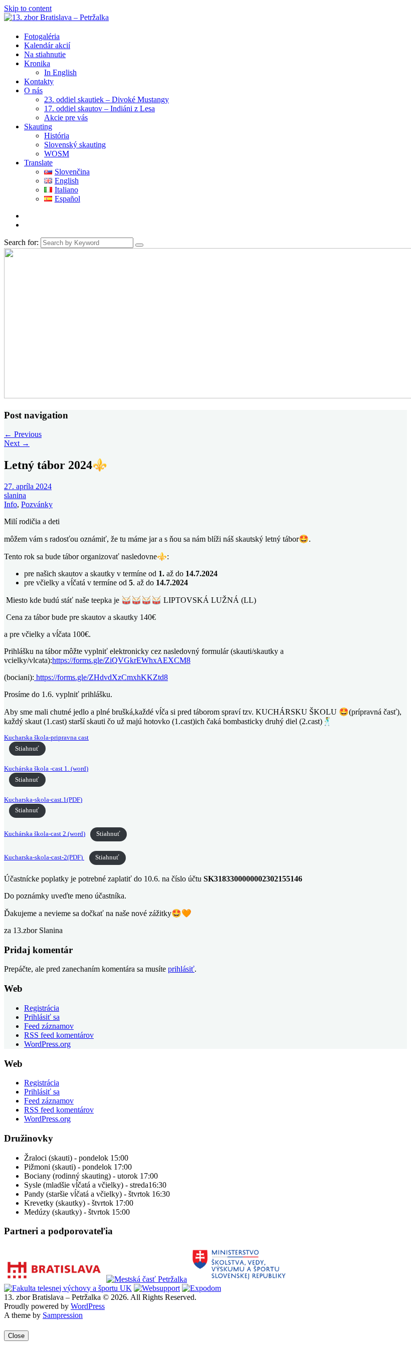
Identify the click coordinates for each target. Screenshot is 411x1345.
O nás (33, 90)
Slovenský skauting (75, 144)
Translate (38, 162)
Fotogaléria (42, 36)
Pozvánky (37, 504)
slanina (15, 495)
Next (17, 443)
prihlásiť (181, 969)
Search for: (21, 242)
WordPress (88, 1306)
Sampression (63, 1315)
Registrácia (41, 1008)
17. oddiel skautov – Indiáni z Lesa (99, 108)
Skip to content (28, 8)
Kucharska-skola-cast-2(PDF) (44, 857)
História (56, 135)
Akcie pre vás (66, 117)
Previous (23, 434)
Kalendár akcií (47, 45)
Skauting (38, 126)
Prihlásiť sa (42, 1017)
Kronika (37, 63)
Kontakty (39, 81)
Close (16, 1335)
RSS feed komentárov (59, 1035)
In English (60, 72)
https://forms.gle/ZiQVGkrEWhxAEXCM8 (121, 660)
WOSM (56, 153)
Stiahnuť (27, 748)
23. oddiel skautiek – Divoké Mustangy (106, 99)
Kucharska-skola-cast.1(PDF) (43, 799)
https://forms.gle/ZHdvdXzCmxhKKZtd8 (101, 677)
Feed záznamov (49, 1026)
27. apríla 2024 (28, 486)
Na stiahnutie (45, 54)
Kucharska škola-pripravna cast (46, 737)
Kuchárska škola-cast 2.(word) (44, 833)
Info (10, 504)
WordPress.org (47, 1044)
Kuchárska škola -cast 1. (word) (46, 768)
